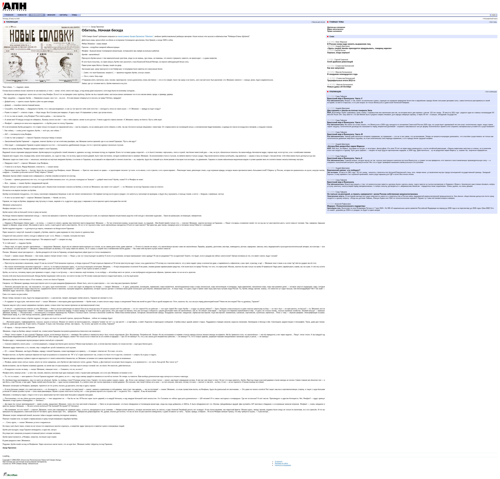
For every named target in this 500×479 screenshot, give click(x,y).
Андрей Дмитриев (343, 46)
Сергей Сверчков (341, 60)
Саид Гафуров (341, 96)
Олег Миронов (341, 42)
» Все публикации (491, 91)
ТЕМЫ (74, 15)
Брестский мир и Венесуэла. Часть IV (345, 122)
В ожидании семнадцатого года (342, 74)
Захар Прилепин (97, 27)
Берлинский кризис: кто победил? (343, 170)
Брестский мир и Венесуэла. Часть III (345, 134)
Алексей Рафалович (343, 204)
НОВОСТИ (22, 15)
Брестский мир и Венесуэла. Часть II (344, 158)
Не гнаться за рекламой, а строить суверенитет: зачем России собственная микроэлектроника (372, 194)
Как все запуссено (335, 68)
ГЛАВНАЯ (9, 15)
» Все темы (493, 22)
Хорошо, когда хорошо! (338, 52)
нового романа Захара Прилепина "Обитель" (135, 36)
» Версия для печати (318, 22)
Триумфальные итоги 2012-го (341, 80)
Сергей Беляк (340, 50)
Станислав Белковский (345, 66)
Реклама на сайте (281, 463)
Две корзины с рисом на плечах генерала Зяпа (349, 110)
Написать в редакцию (283, 465)
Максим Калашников (344, 72)
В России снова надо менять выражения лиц (349, 44)
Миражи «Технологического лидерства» (346, 206)
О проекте (278, 462)
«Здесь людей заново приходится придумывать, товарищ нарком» (359, 48)
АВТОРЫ (63, 15)
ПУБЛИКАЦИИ (37, 15)
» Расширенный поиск (490, 18)
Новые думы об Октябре (339, 87)
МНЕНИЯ (51, 15)
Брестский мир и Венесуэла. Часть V (344, 98)
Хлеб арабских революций (340, 62)
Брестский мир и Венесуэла (340, 182)
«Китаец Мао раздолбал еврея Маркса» (346, 146)
